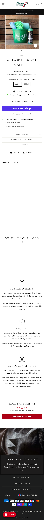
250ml (17, 84)
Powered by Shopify (22, 518)
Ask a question (22, 145)
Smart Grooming (21, 478)
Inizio (21, 55)
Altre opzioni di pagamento (22, 114)
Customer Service (21, 483)
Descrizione (22, 135)
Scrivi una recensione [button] (22, 416)
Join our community (21, 489)
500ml (26, 84)
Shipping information (22, 140)
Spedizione (20, 74)
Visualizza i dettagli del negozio (15, 126)
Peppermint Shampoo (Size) (22, 79)
